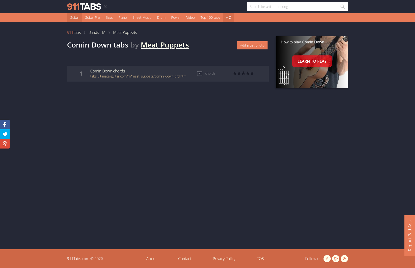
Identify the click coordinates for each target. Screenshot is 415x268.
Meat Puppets (165, 45)
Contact (184, 258)
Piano (123, 17)
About (151, 258)
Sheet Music (142, 17)
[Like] (5, 124)
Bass (109, 17)
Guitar (74, 17)
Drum (161, 17)
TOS (260, 258)
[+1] (5, 144)
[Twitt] (5, 134)
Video (190, 17)
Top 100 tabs (210, 17)
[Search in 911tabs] (342, 6)
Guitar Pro (92, 17)
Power (176, 17)
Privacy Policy (224, 258)
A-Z (228, 17)
